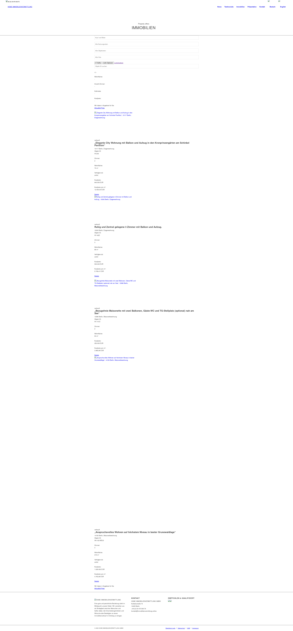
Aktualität (97, 108)
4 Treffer (98, 63)
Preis (103, 108)
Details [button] (96, 194)
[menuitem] (219, 7)
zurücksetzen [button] (118, 63)
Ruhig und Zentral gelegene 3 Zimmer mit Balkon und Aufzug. (128, 226)
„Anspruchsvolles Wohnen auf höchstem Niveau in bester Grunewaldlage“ (135, 532)
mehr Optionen (108, 63)
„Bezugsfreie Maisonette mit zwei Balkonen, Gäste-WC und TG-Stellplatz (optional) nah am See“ (144, 312)
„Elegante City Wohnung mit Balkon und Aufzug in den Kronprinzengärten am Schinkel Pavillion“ (141, 144)
